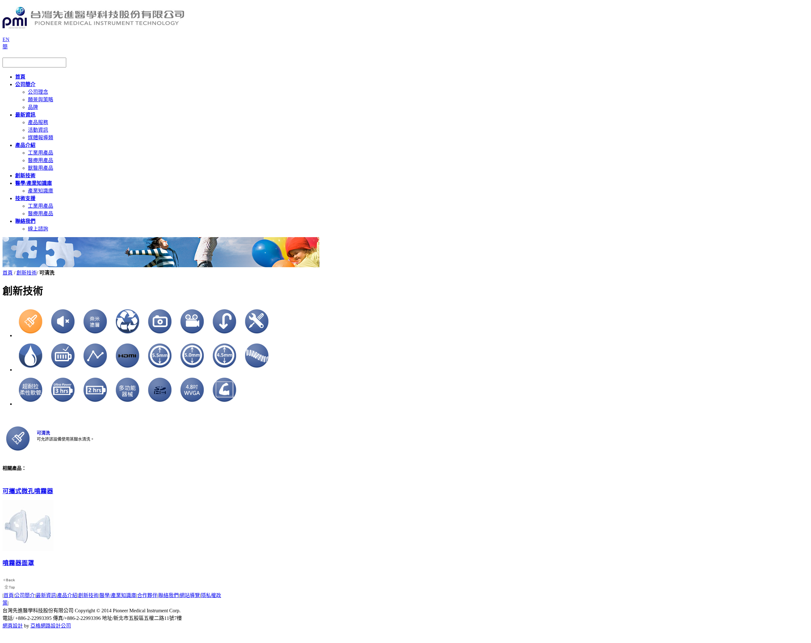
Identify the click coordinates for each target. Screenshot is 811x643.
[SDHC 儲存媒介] (160, 404)
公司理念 (38, 92)
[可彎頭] (224, 335)
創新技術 (26, 272)
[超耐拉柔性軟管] (30, 404)
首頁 (8, 272)
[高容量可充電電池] (63, 369)
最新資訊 (46, 595)
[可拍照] (160, 335)
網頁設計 (13, 625)
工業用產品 (40, 152)
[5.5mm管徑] (160, 369)
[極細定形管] (95, 369)
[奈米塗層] (95, 335)
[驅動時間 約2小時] (95, 404)
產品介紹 (67, 595)
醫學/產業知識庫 (117, 595)
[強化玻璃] (224, 404)
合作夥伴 (147, 595)
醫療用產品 (40, 160)
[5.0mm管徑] (192, 369)
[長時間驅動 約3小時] (63, 404)
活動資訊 (38, 130)
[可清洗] (30, 335)
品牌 (33, 107)
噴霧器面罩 (18, 563)
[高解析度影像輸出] (127, 369)
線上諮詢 (38, 228)
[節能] (127, 335)
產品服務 (38, 122)
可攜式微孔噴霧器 (28, 491)
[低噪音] (63, 335)
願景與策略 (40, 99)
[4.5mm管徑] (224, 369)
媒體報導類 (40, 137)
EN (6, 39)
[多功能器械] (127, 404)
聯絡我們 (168, 595)
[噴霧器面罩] (28, 549)
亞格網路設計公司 (50, 625)
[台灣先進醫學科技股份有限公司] (93, 26)
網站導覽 (190, 595)
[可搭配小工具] (256, 335)
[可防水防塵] (30, 369)
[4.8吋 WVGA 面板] (192, 404)
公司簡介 (25, 595)
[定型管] (256, 369)
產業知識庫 (40, 190)
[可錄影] (192, 335)
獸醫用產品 (40, 168)
